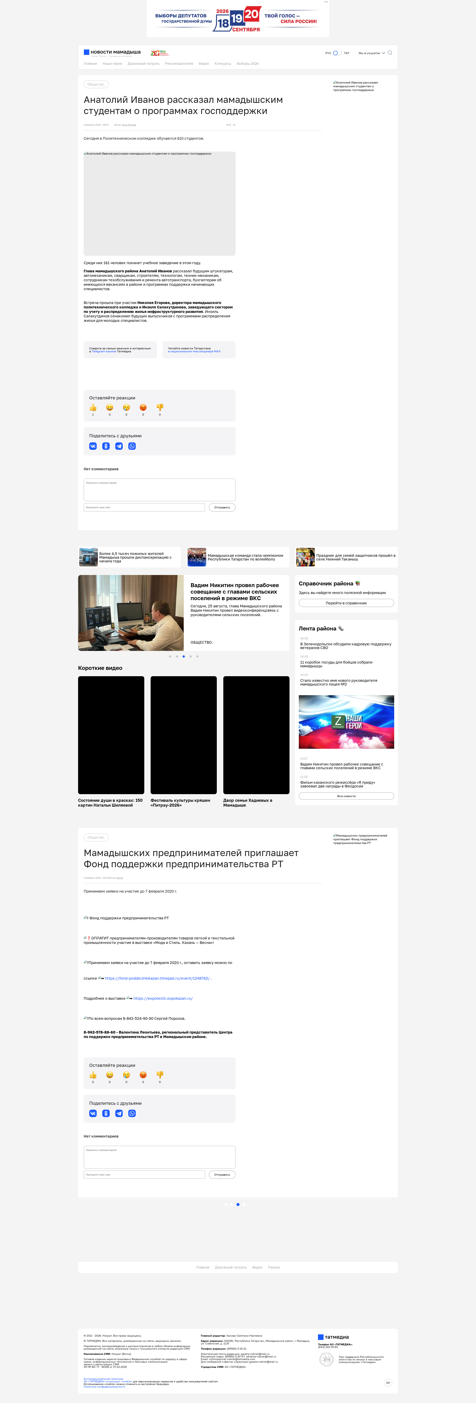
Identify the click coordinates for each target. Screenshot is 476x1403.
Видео (204, 63)
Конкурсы (223, 63)
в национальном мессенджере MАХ (194, 351)
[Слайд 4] (190, 656)
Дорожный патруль (144, 63)
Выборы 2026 (248, 63)
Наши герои (112, 63)
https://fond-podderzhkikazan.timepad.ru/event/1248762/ (157, 978)
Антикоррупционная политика (103, 1378)
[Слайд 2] (177, 656)
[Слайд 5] (197, 656)
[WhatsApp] (132, 446)
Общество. (96, 84)
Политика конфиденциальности (104, 1386)
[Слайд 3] (184, 656)
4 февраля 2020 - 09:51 (96, 125)
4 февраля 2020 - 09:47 (96, 878)
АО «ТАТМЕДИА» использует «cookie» (108, 1381)
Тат (346, 53)
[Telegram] (119, 446)
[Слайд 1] (170, 656)
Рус (328, 53)
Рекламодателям (179, 63)
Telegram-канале (104, 351)
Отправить (222, 507)
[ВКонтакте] (93, 446)
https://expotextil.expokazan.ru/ (163, 998)
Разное (274, 1267)
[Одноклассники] (106, 446)
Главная (90, 63)
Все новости (346, 796)
